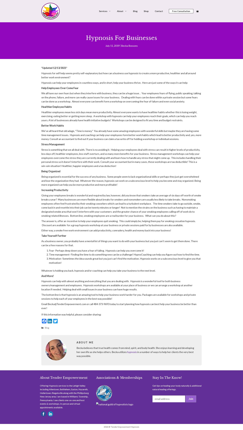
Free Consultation (181, 11)
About (120, 11)
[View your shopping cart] (197, 11)
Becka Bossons (129, 45)
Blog (135, 11)
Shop (146, 11)
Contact (159, 11)
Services (103, 11)
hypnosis (132, 352)
